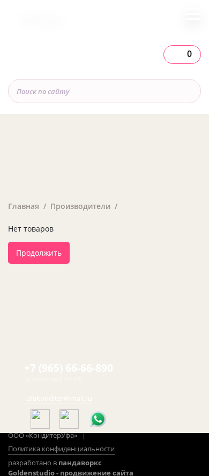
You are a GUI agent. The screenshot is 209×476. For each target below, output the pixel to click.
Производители (80, 206)
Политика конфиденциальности (61, 448)
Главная (23, 206)
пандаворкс (80, 462)
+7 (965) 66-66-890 (68, 367)
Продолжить (39, 253)
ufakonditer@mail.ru (59, 398)
